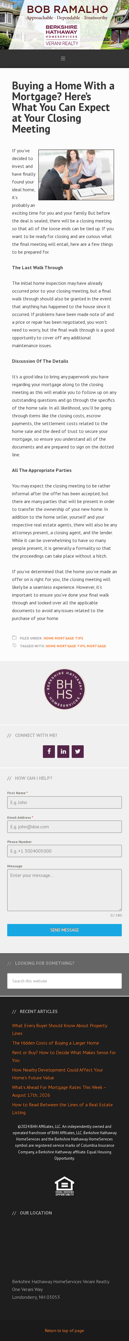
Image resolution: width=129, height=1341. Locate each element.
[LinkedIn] (63, 751)
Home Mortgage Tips (63, 638)
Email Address (20, 817)
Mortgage (96, 646)
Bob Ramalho (64, 24)
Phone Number (19, 841)
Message (14, 866)
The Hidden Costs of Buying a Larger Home (55, 1043)
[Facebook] (49, 751)
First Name (17, 793)
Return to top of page (64, 1330)
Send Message (64, 930)
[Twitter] (78, 751)
